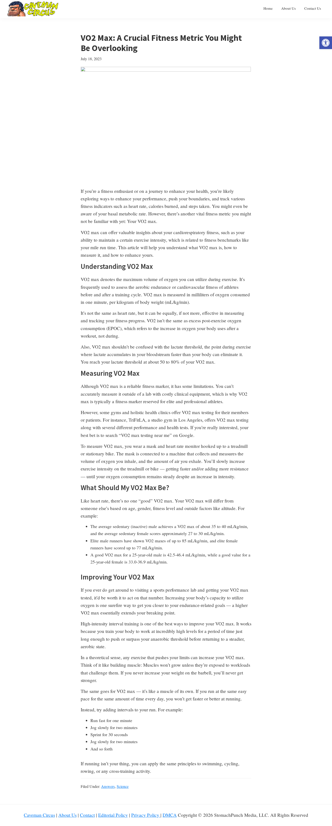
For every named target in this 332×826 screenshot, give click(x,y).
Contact (87, 815)
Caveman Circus (39, 815)
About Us (67, 815)
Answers (108, 786)
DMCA (170, 815)
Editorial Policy (113, 815)
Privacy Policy (145, 815)
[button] (325, 42)
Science (123, 786)
